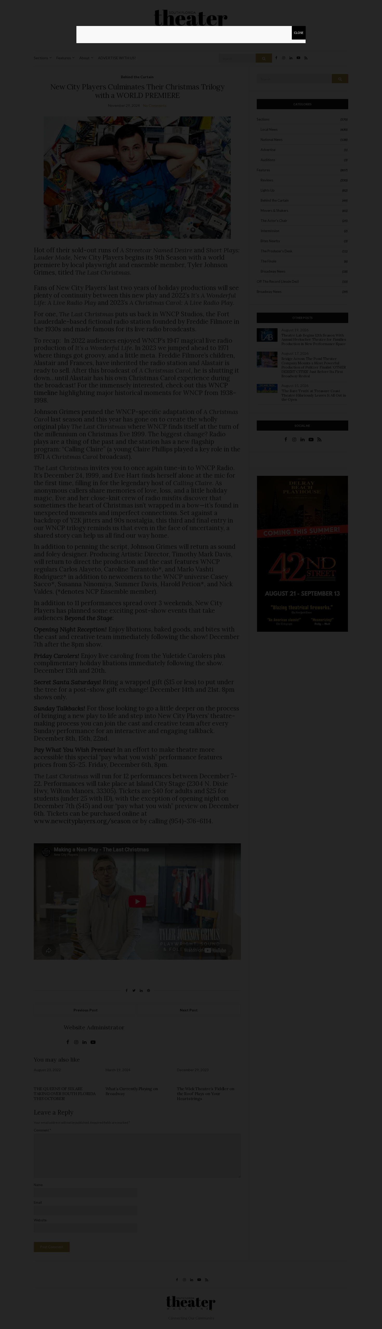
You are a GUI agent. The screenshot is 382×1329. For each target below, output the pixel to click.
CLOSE (299, 33)
